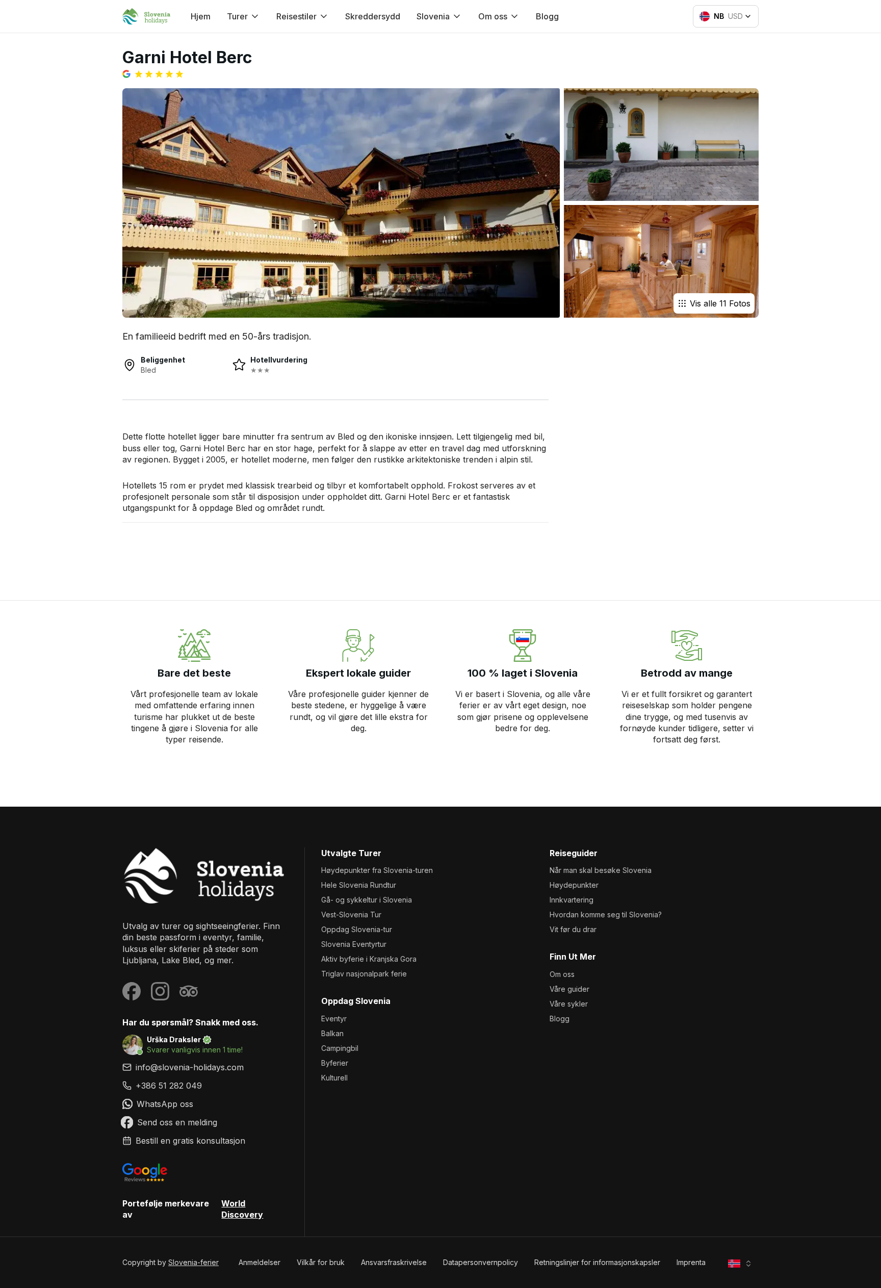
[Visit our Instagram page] (160, 991)
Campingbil (339, 1048)
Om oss (562, 974)
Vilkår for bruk (321, 1262)
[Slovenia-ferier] (205, 875)
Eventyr (334, 1018)
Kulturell (334, 1077)
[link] (205, 1085)
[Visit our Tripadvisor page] (188, 991)
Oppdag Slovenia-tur (356, 929)
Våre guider (569, 989)
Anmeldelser (259, 1262)
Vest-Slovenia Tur (351, 914)
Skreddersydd (372, 16)
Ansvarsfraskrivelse (394, 1262)
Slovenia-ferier (193, 1262)
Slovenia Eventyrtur (353, 944)
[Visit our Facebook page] (131, 991)
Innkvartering (571, 899)
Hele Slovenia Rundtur (358, 885)
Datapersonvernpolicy (480, 1262)
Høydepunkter (574, 885)
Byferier (334, 1063)
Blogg (547, 16)
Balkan (332, 1033)
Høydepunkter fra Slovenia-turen (377, 870)
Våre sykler (569, 1003)
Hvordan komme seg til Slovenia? (606, 914)
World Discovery (242, 1209)
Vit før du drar (573, 929)
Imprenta (691, 1262)
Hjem (201, 16)
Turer (237, 16)
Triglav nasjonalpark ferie (364, 973)
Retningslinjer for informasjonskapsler (597, 1262)
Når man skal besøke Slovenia (601, 870)
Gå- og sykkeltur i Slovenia (366, 899)
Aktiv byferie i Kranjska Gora (369, 959)
